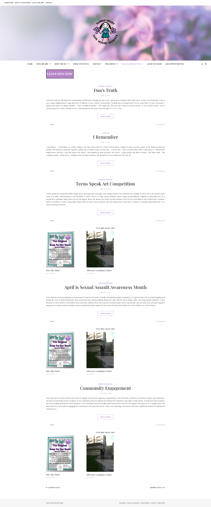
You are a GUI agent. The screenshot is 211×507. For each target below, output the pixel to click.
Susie (52, 124)
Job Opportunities (175, 64)
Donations (8, 3)
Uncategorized (105, 180)
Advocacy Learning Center (99, 270)
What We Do (60, 64)
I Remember (105, 137)
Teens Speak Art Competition (105, 184)
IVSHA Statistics (81, 64)
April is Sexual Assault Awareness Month (105, 287)
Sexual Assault (105, 86)
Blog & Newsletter (131, 64)
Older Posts (54, 488)
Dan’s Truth (105, 90)
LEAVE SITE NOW (154, 64)
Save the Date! (53, 270)
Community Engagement (105, 388)
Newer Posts (156, 488)
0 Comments (160, 124)
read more (105, 116)
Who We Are (42, 64)
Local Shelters (38, 3)
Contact (49, 3)
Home (30, 64)
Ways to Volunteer (22, 3)
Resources (110, 64)
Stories (105, 133)
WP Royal (60, 503)
